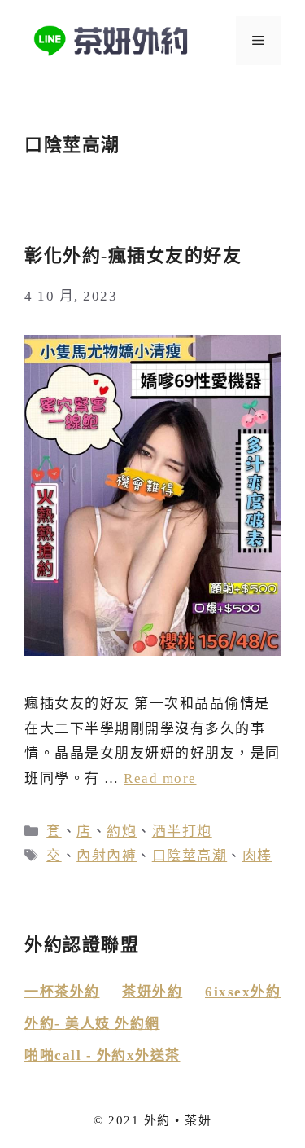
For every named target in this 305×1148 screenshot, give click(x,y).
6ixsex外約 (243, 992)
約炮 (122, 831)
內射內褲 (106, 856)
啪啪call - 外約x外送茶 (102, 1055)
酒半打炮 (182, 831)
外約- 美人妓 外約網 (92, 1023)
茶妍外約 (152, 992)
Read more (160, 778)
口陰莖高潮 (190, 856)
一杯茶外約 (62, 992)
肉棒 (257, 856)
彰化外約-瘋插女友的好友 (133, 255)
